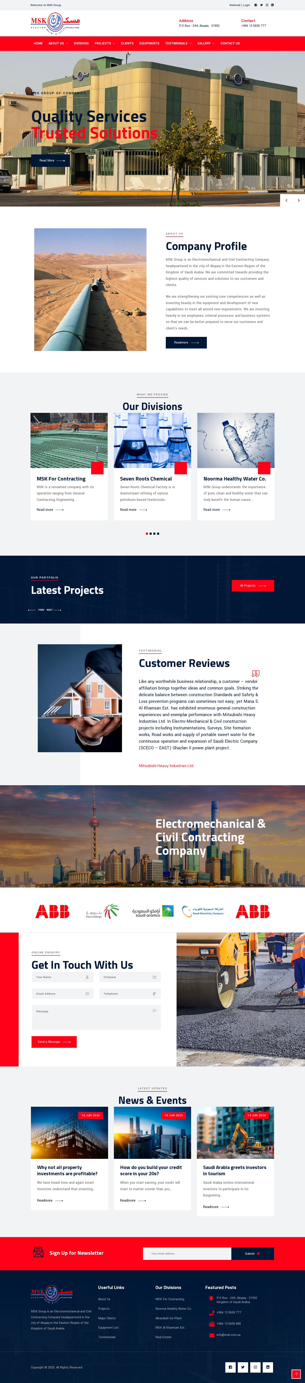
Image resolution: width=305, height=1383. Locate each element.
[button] (147, 534)
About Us (56, 43)
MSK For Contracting (61, 478)
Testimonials (176, 43)
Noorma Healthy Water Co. (235, 478)
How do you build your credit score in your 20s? (151, 1170)
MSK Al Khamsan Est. (170, 1328)
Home (38, 43)
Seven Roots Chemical (146, 478)
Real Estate (163, 1337)
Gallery (204, 43)
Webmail (234, 5)
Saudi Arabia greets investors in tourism (234, 1170)
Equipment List (108, 1328)
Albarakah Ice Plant (168, 1318)
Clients (127, 43)
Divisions (81, 43)
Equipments (149, 43)
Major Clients (107, 1318)
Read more (45, 509)
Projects (103, 43)
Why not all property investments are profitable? (67, 1170)
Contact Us (230, 43)
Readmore (44, 1200)
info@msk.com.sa (228, 1335)
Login (246, 5)
